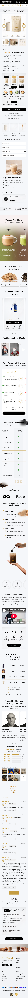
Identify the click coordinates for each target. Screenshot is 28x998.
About (18, 965)
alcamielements (11, 990)
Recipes (4, 976)
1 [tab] (12, 333)
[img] (5, 801)
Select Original (7, 255)
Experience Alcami (13, 413)
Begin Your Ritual (13, 109)
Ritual (17, 962)
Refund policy (19, 978)
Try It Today (13, 322)
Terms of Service (20, 976)
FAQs (3, 974)
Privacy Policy (20, 981)
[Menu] (3, 5)
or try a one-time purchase (13, 139)
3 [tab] (15, 333)
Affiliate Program (6, 981)
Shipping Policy (20, 974)
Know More (13, 939)
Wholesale (4, 978)
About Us (13, 645)
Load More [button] (14, 893)
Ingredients (19, 967)
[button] (23, 5)
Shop (17, 960)
